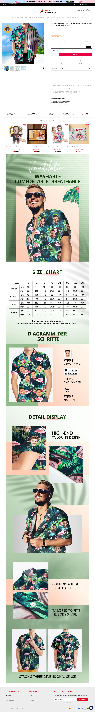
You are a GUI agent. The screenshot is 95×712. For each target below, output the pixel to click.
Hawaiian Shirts (51, 17)
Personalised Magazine (30, 17)
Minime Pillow (42, 17)
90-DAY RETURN (66, 104)
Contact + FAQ (32, 698)
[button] (5, 43)
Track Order (84, 4)
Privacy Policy (8, 695)
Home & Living (70, 17)
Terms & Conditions (10, 700)
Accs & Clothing (61, 17)
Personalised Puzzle (17, 17)
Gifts (76, 17)
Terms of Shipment (10, 698)
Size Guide (55, 50)
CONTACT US (74, 4)
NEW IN (81, 17)
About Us (31, 695)
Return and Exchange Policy (11, 703)
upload (88, 47)
